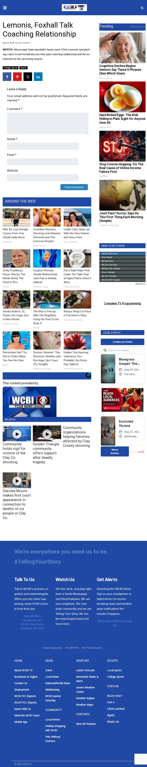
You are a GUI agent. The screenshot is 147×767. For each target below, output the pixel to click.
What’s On (113, 721)
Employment (21, 689)
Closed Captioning (52, 647)
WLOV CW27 (114, 696)
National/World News (57, 683)
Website (12, 170)
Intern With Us (22, 709)
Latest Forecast (85, 670)
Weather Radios (85, 698)
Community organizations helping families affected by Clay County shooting (76, 436)
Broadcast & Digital (25, 676)
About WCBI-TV (23, 670)
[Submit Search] (142, 7)
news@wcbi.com (32, 620)
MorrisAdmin (24, 42)
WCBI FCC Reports (25, 696)
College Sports (10, 67)
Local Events (52, 719)
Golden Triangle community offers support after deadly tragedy (46, 453)
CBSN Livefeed (116, 708)
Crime (48, 670)
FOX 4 (110, 702)
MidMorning (52, 689)
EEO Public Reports (91, 647)
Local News (52, 676)
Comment (14, 109)
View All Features (86, 723)
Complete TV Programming (122, 303)
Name (12, 139)
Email (11, 155)
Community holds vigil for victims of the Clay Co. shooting (14, 453)
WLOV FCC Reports (25, 702)
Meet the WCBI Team (27, 715)
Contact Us (20, 683)
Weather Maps (84, 704)
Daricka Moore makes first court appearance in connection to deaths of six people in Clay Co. (17, 504)
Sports (23, 67)
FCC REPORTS (72, 647)
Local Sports (114, 670)
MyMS (111, 715)
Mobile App (104, 621)
